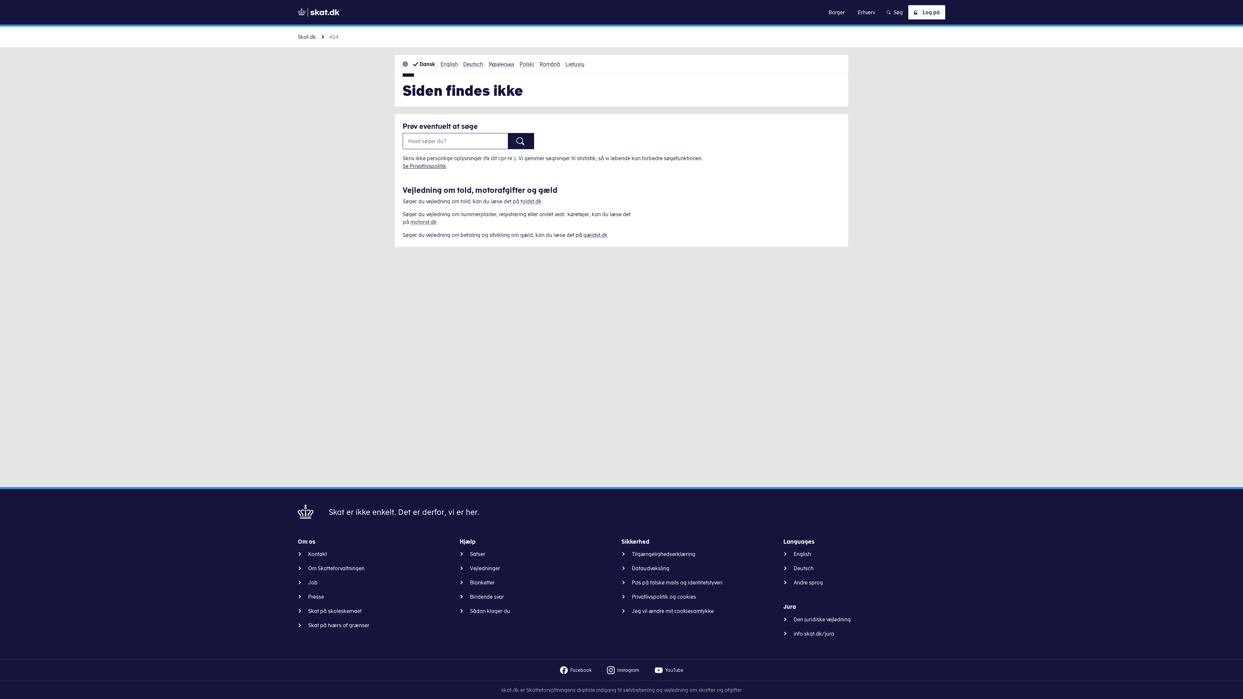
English (449, 64)
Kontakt (317, 554)
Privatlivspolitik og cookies (664, 597)
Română (550, 64)
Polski (527, 64)
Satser (477, 554)
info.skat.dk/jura (814, 634)
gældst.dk (595, 235)
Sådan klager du (490, 611)
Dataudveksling (650, 568)
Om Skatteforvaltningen (336, 568)
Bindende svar (487, 597)
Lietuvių (575, 64)
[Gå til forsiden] (319, 12)
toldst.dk (531, 201)
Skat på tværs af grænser (338, 625)
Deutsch (473, 64)
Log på (931, 12)
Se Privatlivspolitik (424, 166)
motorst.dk (423, 222)
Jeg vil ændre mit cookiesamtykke (673, 611)
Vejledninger (485, 568)
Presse (316, 597)
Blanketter (482, 582)
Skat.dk (307, 37)
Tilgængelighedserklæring (663, 554)
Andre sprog (808, 582)
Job (313, 582)
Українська (501, 64)
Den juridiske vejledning (822, 619)
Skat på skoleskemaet (335, 611)
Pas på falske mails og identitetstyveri (677, 582)
